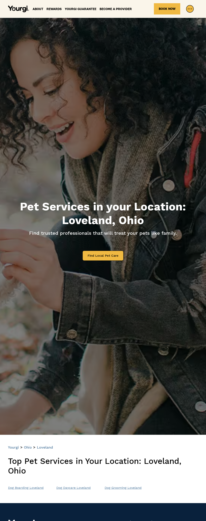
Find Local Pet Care (103, 255)
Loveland (45, 447)
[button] (190, 9)
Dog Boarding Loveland (26, 488)
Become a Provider (116, 9)
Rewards (54, 9)
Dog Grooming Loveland (123, 488)
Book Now (167, 9)
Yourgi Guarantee (80, 9)
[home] (18, 9)
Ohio (28, 447)
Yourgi (13, 447)
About (38, 9)
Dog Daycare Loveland (73, 488)
